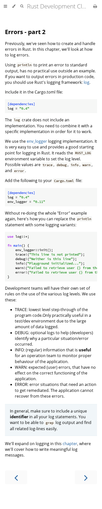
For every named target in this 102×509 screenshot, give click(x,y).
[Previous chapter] (16, 477)
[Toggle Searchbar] (22, 6)
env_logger (37, 141)
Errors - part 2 (25, 32)
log (86, 82)
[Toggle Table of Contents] (5, 6)
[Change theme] (14, 6)
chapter (70, 443)
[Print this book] (95, 6)
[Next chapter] (86, 477)
